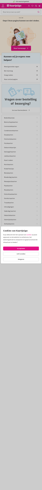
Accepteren (21, 248)
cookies (29, 235)
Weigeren (21, 259)
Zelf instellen (21, 254)
